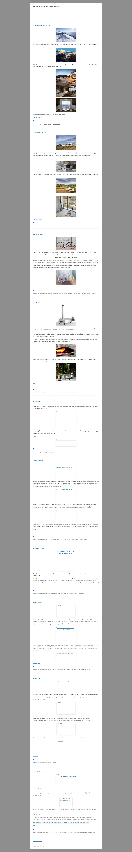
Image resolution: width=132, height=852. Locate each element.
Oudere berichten (37, 841)
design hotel (66, 669)
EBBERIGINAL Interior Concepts (47, 7)
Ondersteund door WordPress (38, 846)
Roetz (66, 287)
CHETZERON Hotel (37, 117)
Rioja (69, 225)
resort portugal (72, 669)
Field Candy (35, 825)
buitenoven (56, 392)
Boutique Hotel (64, 225)
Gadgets (49, 293)
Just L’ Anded (37, 602)
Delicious (55, 13)
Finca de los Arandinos (38, 219)
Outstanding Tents (39, 771)
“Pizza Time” (37, 302)
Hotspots (41, 13)
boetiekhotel (60, 669)
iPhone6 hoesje (73, 593)
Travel (48, 13)
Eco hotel (60, 539)
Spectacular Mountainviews (42, 25)
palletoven (61, 392)
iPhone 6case (60, 593)
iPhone (49, 593)
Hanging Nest (37, 401)
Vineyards (83, 669)
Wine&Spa (36, 678)
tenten (78, 832)
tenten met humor (83, 832)
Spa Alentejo (77, 669)
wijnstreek (77, 225)
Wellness (72, 225)
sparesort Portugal (74, 539)
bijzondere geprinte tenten (59, 832)
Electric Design (38, 234)
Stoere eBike (86, 293)
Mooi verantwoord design (75, 293)
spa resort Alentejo (66, 539)
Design (34, 13)
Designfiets (60, 293)
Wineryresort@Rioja (39, 133)
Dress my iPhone (38, 548)
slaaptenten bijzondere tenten (71, 832)
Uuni (34, 383)
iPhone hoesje (66, 593)
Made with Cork (38, 461)
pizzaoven (66, 392)
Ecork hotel (35, 532)
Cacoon (34, 436)
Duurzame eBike (66, 293)
